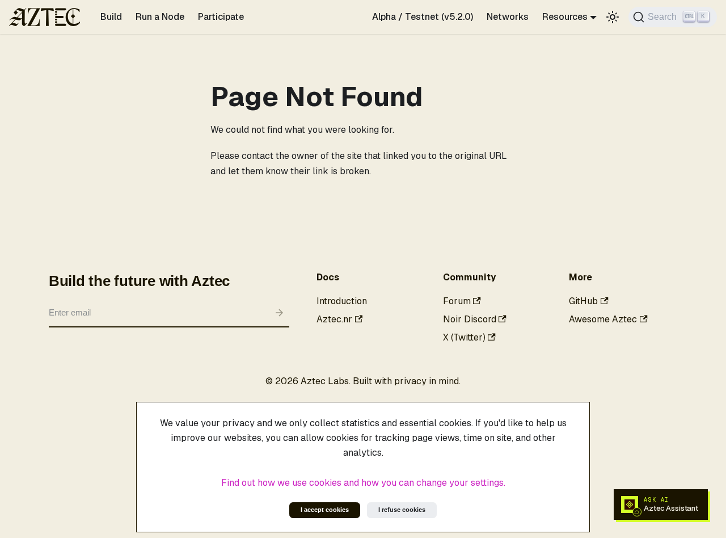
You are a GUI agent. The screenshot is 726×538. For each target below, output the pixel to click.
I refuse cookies (401, 509)
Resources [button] (565, 17)
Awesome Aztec (603, 319)
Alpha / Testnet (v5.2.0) (422, 17)
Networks (508, 17)
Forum (457, 301)
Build (111, 17)
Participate (221, 17)
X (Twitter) (464, 337)
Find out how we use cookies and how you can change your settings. (363, 483)
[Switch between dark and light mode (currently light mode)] (612, 17)
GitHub (583, 301)
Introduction (341, 301)
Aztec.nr (334, 319)
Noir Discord (469, 319)
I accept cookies (325, 509)
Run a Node (160, 17)
